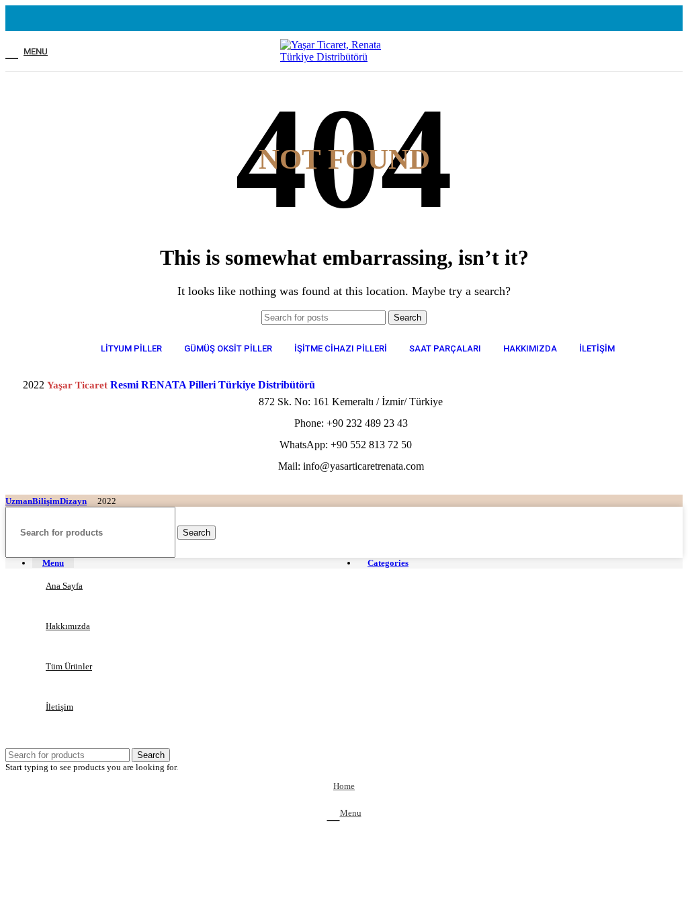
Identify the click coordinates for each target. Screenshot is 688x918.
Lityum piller (131, 348)
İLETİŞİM (597, 348)
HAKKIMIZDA (530, 348)
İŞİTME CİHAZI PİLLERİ (340, 348)
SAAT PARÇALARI (445, 348)
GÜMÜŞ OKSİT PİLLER (228, 348)
